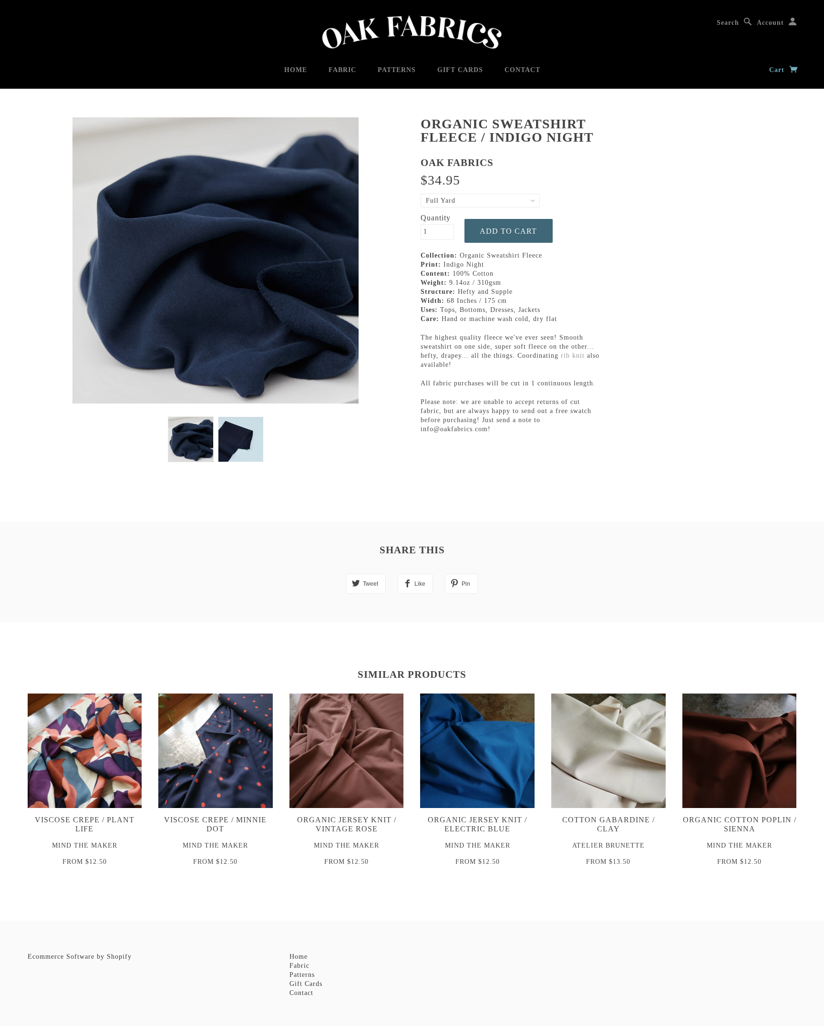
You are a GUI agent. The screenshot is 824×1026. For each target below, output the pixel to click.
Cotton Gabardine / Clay (608, 824)
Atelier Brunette (608, 845)
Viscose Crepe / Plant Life (84, 824)
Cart (778, 69)
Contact (522, 69)
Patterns (397, 69)
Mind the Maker (84, 845)
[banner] (412, 32)
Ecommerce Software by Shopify (80, 956)
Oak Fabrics (457, 162)
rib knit (573, 355)
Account (770, 22)
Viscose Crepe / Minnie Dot (215, 824)
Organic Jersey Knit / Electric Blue (477, 824)
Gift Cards (460, 69)
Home (295, 69)
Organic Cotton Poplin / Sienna (739, 824)
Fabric (342, 69)
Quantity (436, 217)
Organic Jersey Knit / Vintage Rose (346, 824)
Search (728, 22)
